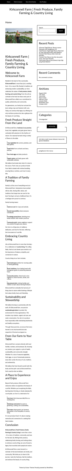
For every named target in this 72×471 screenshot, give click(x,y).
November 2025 (44, 102)
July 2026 (42, 94)
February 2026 (43, 99)
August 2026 (42, 93)
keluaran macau (57, 139)
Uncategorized (43, 119)
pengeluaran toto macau (46, 151)
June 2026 (42, 96)
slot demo (42, 139)
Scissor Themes (29, 467)
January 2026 (43, 101)
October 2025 (43, 104)
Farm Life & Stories (31, 2)
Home (8, 2)
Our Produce (43, 2)
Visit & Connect (18, 2)
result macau (48, 139)
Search (41, 27)
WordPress (50, 467)
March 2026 (42, 98)
